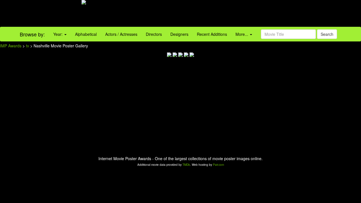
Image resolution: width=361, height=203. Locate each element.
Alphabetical (86, 34)
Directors (154, 34)
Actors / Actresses (121, 34)
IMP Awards (10, 45)
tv (27, 45)
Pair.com (218, 165)
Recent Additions (212, 34)
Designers (179, 34)
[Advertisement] (225, 14)
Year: (58, 34)
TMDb (186, 165)
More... (242, 34)
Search (327, 34)
